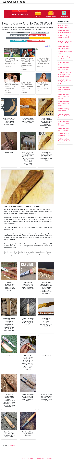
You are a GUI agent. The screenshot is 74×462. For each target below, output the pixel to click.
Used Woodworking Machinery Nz (63, 63)
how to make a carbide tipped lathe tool (17, 38)
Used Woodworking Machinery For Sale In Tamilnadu (64, 141)
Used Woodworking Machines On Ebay (63, 68)
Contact (30, 458)
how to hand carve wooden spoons (39, 38)
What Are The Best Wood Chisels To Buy (64, 134)
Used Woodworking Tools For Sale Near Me (64, 31)
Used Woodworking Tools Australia (63, 109)
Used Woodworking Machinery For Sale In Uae (64, 116)
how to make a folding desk (18, 40)
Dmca (23, 458)
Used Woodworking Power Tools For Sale (64, 47)
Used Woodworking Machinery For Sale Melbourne (63, 123)
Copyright (49, 458)
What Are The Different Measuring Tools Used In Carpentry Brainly (64, 74)
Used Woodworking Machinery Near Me (63, 129)
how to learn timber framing (37, 35)
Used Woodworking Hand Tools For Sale (63, 37)
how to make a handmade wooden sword (18, 32)
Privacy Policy (40, 458)
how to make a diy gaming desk (19, 35)
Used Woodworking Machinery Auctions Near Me (63, 96)
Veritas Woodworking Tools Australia (64, 58)
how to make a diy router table (36, 40)
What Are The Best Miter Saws (65, 52)
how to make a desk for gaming (40, 32)
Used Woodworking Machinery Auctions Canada (63, 103)
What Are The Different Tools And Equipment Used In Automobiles (64, 82)
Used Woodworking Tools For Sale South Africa (64, 89)
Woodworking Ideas (14, 1)
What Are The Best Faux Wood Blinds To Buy (65, 42)
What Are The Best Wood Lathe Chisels (63, 26)
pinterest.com (12, 445)
